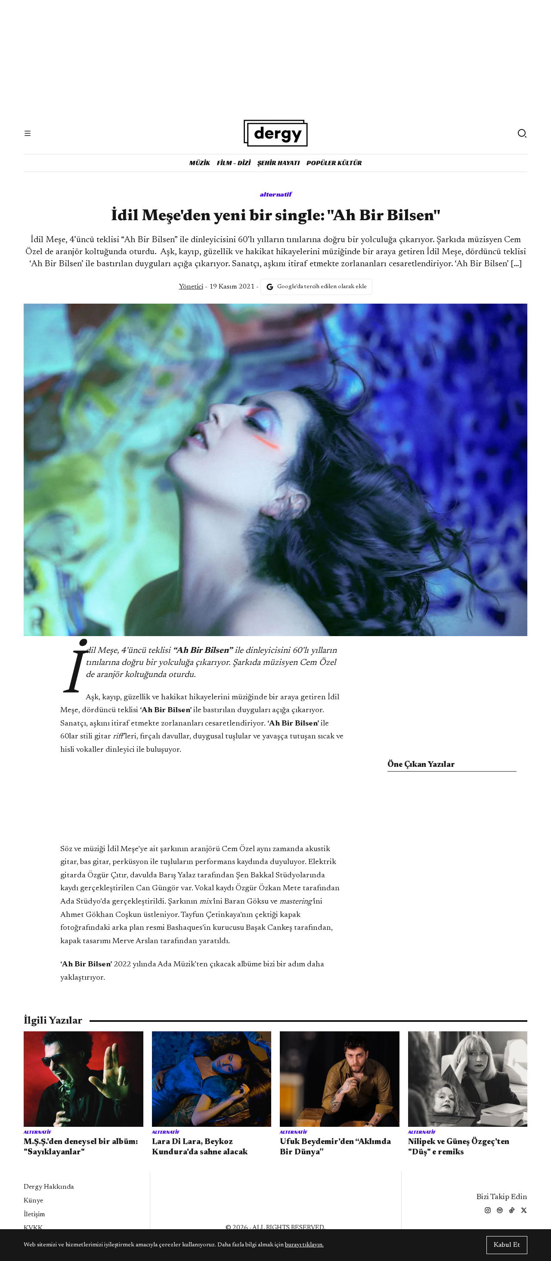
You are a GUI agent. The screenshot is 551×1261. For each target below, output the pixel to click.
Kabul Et (507, 1245)
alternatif (275, 194)
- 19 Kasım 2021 (216, 286)
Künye (33, 1200)
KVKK (33, 1228)
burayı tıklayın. (304, 1245)
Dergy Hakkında (49, 1187)
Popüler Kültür (334, 162)
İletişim (34, 1214)
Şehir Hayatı (278, 162)
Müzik (199, 162)
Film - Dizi (234, 162)
